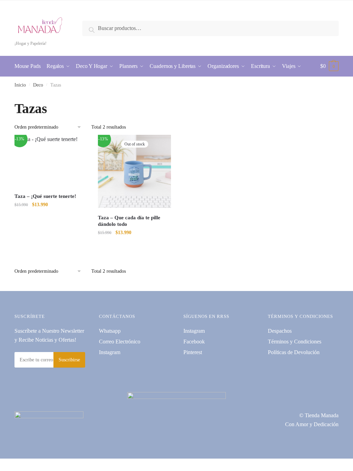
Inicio (20, 85)
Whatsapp (110, 331)
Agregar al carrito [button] (51, 246)
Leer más (134, 246)
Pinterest (192, 352)
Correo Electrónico (119, 341)
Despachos (280, 331)
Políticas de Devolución (294, 352)
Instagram (109, 352)
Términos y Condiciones (294, 341)
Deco (38, 85)
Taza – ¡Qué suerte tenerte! (45, 196)
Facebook (194, 341)
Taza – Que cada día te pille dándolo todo (129, 221)
